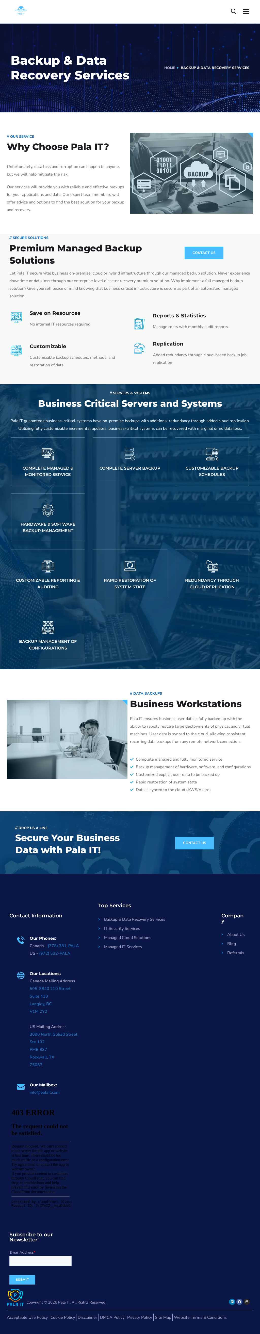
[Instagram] (247, 1302)
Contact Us (204, 252)
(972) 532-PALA (54, 953)
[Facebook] (239, 1302)
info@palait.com (45, 1092)
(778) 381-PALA (63, 946)
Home (169, 67)
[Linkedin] (232, 1302)
